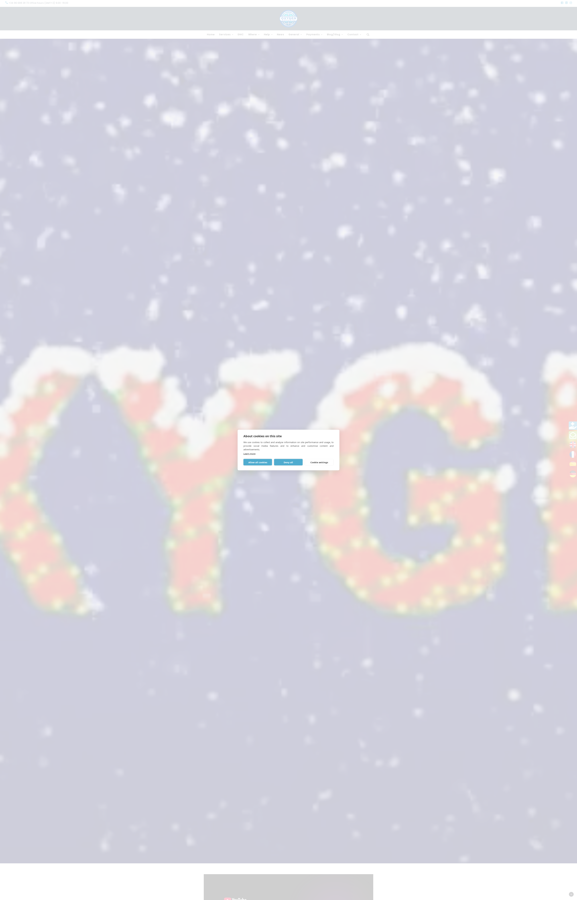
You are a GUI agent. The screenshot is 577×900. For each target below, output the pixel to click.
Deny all (288, 462)
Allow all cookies (257, 462)
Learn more (249, 453)
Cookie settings (319, 462)
